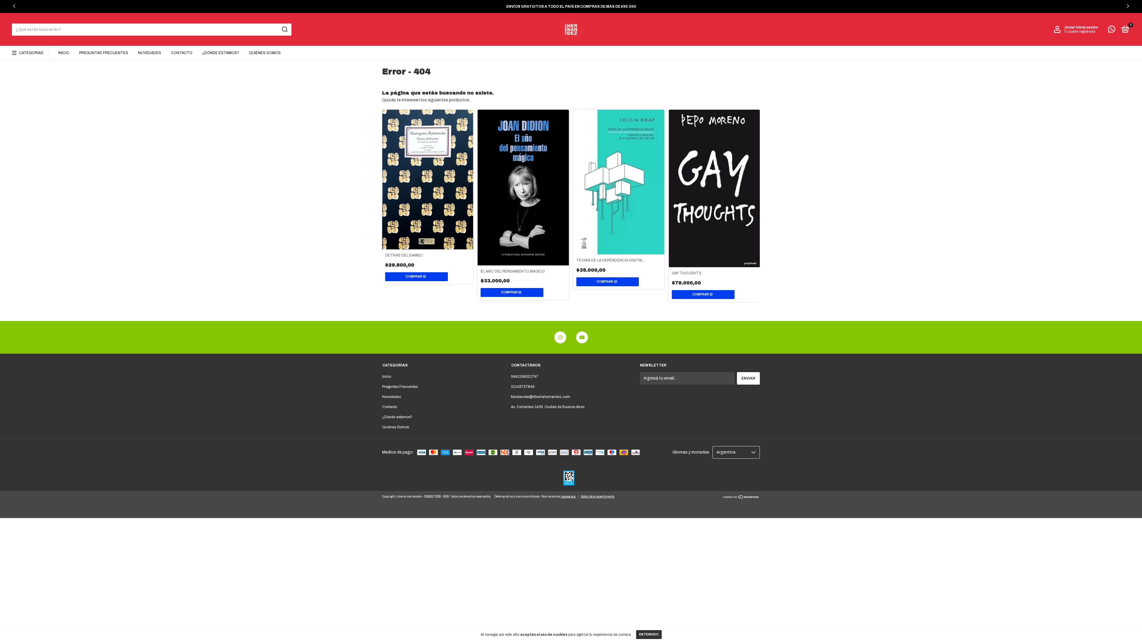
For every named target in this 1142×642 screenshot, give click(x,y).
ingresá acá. (568, 496)
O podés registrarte (1079, 31)
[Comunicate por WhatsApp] (1111, 31)
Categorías (31, 53)
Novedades (149, 53)
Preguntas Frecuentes (103, 53)
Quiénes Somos (265, 53)
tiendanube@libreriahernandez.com (540, 397)
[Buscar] (284, 29)
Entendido (649, 634)
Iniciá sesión (1087, 27)
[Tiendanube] (741, 497)
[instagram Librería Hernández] (560, 337)
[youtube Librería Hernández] (582, 337)
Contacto (181, 53)
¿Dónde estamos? (220, 53)
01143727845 (522, 387)
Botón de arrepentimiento (597, 496)
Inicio (63, 53)
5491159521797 (524, 376)
